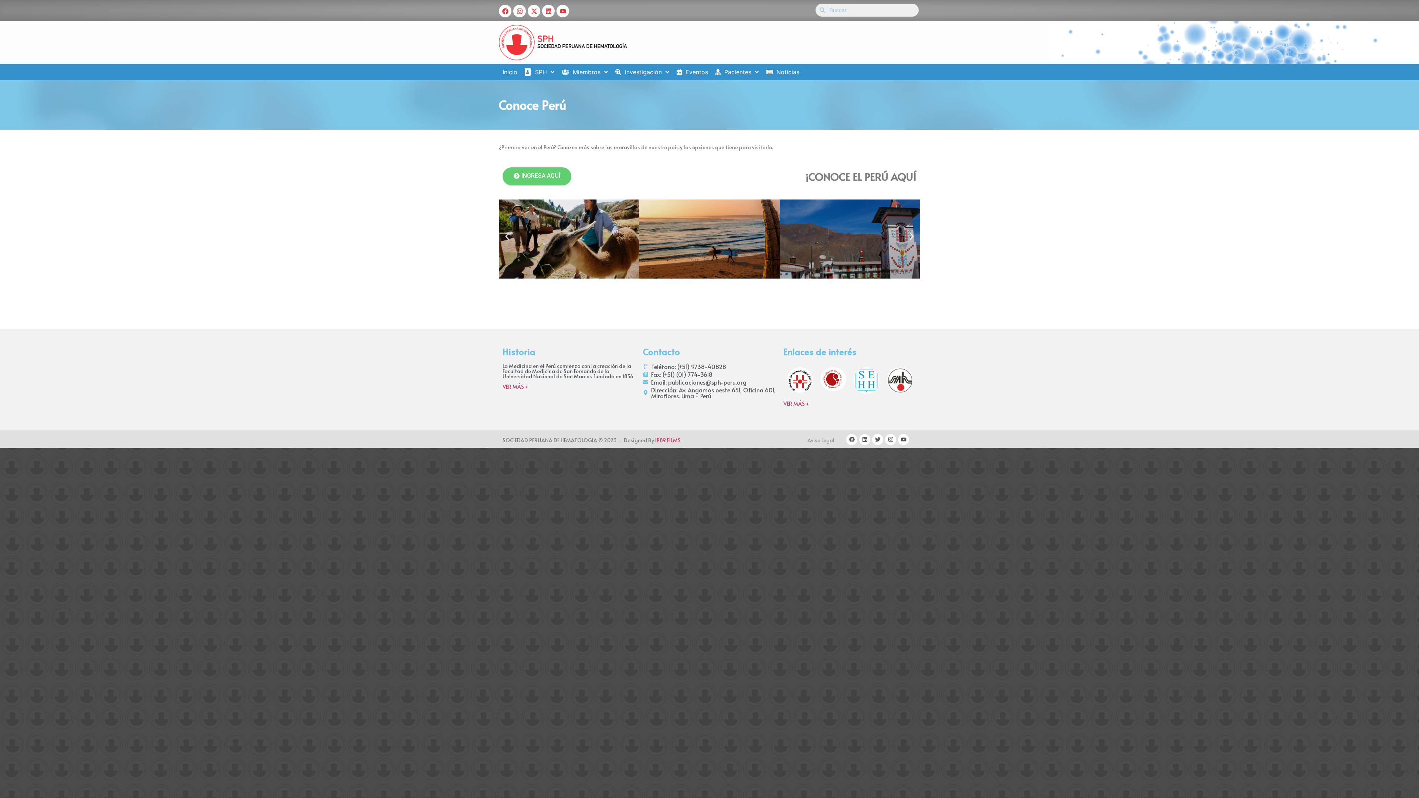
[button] (507, 236)
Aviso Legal (820, 440)
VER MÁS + (515, 386)
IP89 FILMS (668, 440)
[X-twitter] (534, 11)
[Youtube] (563, 11)
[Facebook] (505, 11)
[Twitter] (877, 439)
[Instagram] (519, 11)
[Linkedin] (548, 11)
